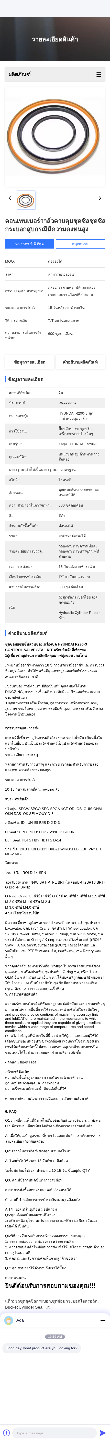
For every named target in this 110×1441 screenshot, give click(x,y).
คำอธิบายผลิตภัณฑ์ (80, 362)
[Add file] (6, 1432)
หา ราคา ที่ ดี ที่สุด (29, 244)
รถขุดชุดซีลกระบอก (33, 1301)
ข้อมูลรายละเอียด (29, 362)
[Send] (103, 1432)
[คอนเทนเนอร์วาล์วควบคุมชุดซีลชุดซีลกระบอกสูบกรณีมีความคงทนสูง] (55, 137)
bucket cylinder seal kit (27, 1307)
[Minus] (103, 1320)
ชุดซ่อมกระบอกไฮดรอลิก (74, 1301)
